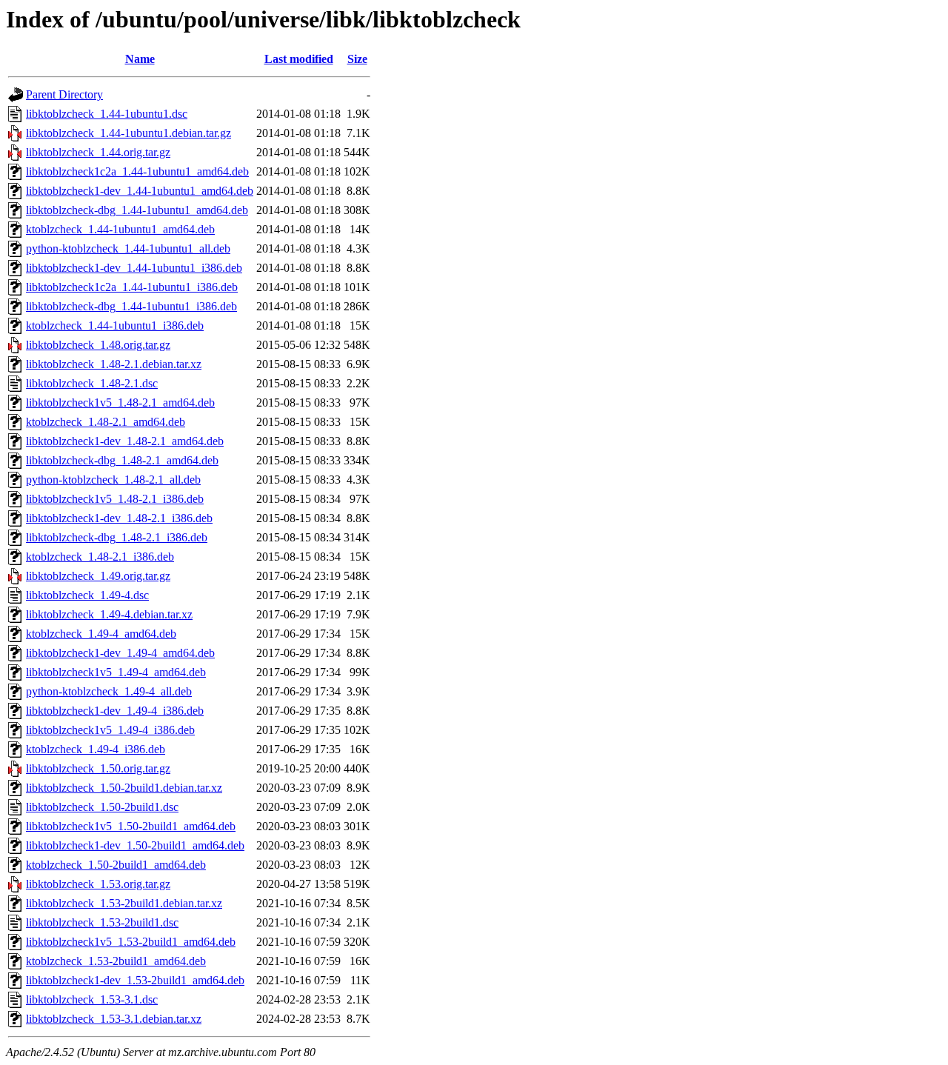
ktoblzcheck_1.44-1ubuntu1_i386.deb (115, 325)
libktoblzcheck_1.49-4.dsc (87, 595)
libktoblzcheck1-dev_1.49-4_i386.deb (115, 710)
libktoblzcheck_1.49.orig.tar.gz (98, 576)
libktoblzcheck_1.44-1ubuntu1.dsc (106, 113)
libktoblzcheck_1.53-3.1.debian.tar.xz (113, 1018)
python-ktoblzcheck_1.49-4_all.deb (109, 691)
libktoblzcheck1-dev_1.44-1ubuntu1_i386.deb (134, 267)
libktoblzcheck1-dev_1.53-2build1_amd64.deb (135, 980)
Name (140, 59)
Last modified (298, 59)
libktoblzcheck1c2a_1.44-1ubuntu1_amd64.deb (137, 171)
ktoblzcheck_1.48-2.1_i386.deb (100, 556)
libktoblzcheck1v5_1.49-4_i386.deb (110, 730)
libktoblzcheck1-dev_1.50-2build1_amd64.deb (135, 845)
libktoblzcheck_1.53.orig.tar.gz (98, 884)
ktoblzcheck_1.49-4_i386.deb (95, 749)
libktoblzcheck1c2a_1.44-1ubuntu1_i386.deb (132, 287)
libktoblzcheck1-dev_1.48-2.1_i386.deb (119, 518)
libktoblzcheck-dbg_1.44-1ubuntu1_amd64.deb (137, 210)
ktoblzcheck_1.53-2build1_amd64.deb (116, 961)
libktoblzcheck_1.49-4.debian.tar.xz (109, 614)
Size (357, 59)
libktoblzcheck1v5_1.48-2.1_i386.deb (115, 499)
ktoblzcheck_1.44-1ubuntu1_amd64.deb (120, 229)
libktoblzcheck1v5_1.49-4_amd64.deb (116, 672)
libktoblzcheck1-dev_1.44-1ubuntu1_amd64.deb (139, 190)
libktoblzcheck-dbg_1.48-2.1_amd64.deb (122, 460)
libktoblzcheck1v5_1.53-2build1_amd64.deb (131, 941)
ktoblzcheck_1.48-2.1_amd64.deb (105, 421)
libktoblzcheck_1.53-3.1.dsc (92, 999)
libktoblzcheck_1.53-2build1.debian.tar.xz (124, 903)
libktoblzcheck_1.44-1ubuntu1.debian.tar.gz (128, 133)
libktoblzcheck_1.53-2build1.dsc (102, 922)
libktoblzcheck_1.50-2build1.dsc (102, 807)
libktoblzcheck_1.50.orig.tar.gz (98, 768)
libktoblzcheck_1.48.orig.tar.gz (98, 344)
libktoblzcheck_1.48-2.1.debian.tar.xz (113, 364)
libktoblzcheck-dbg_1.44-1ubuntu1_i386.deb (131, 306)
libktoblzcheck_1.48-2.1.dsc (92, 383)
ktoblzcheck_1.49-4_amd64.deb (101, 633)
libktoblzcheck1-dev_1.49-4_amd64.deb (120, 653)
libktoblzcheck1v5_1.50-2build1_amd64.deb (131, 826)
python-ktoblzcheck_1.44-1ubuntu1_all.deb (128, 248)
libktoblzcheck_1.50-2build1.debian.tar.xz (124, 787)
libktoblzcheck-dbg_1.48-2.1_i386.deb (116, 537)
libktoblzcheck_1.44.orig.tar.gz (98, 152)
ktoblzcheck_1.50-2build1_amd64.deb (116, 864)
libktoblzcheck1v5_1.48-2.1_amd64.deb (120, 402)
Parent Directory (64, 94)
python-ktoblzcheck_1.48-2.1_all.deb (113, 479)
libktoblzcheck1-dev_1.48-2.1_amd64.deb (125, 441)
